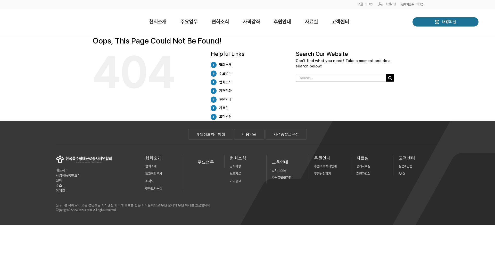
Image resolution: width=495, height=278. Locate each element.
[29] (84, 157)
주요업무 (225, 73)
